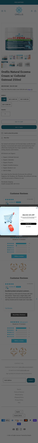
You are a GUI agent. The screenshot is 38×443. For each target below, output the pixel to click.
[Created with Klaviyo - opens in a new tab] (19, 235)
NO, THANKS (28, 226)
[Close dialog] (37, 208)
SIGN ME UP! (28, 223)
